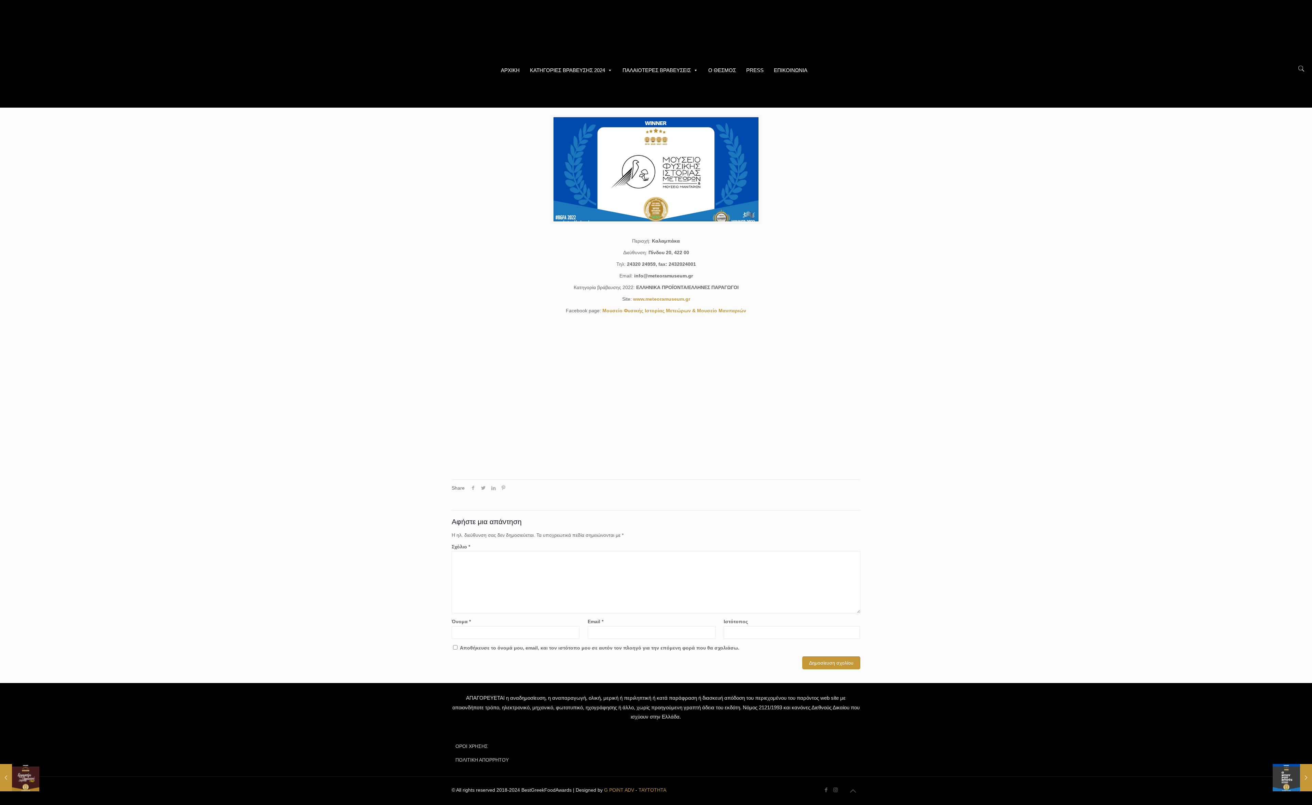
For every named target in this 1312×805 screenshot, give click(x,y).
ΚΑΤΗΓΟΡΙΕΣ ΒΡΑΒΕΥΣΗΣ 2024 (567, 70)
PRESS (755, 70)
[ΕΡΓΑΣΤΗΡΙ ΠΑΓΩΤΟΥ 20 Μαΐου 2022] (19, 777)
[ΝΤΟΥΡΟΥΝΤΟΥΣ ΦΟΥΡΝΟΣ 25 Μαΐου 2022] (1292, 777)
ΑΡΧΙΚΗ (510, 70)
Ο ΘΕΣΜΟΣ (722, 70)
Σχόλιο (461, 546)
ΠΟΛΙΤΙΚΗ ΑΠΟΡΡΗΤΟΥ (482, 760)
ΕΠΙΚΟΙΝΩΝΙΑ (790, 70)
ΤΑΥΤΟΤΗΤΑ (652, 790)
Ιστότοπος (736, 621)
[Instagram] (835, 790)
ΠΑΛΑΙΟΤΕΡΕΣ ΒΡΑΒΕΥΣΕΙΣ (657, 70)
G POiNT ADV (619, 790)
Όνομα (461, 621)
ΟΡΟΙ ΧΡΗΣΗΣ (471, 746)
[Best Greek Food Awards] (656, 31)
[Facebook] (826, 790)
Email (595, 621)
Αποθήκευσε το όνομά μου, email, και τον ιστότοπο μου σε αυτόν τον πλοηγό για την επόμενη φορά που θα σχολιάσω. (599, 648)
